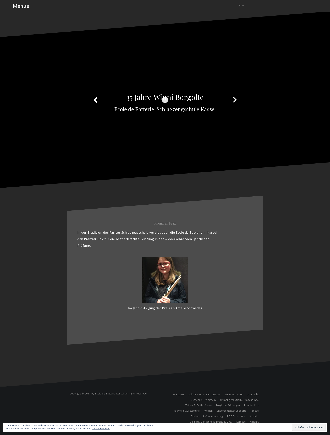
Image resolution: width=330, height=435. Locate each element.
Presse (255, 410)
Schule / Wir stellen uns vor (204, 394)
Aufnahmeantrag (213, 416)
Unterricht (253, 394)
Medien (208, 410)
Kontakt (254, 416)
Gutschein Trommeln (203, 399)
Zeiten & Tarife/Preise (198, 405)
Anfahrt (254, 421)
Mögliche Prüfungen (228, 405)
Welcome (178, 394)
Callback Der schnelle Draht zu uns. (211, 421)
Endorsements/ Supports (231, 410)
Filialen (194, 416)
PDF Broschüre (236, 416)
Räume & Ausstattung (186, 410)
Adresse (241, 421)
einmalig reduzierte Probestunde (239, 399)
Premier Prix (251, 405)
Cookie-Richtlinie (101, 428)
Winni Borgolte (234, 394)
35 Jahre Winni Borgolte (165, 97)
